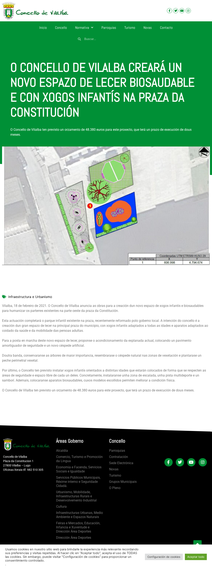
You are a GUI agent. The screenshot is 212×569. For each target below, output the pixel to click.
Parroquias (108, 27)
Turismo (129, 27)
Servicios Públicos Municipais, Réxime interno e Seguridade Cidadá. (78, 482)
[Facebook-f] (169, 10)
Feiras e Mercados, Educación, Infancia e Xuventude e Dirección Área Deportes (78, 527)
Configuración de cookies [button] (163, 556)
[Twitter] (175, 10)
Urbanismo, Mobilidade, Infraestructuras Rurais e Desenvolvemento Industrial (76, 496)
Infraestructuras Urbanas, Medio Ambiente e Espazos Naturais (79, 515)
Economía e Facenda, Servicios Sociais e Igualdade (78, 469)
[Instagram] (188, 10)
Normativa (82, 27)
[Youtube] (181, 10)
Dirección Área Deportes (73, 538)
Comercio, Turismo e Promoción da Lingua (79, 459)
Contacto (166, 27)
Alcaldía (62, 451)
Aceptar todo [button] (195, 556)
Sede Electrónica (121, 463)
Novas (147, 27)
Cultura (61, 506)
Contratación (118, 457)
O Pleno (114, 488)
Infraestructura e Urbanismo (30, 297)
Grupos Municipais (123, 482)
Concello (61, 27)
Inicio (43, 27)
